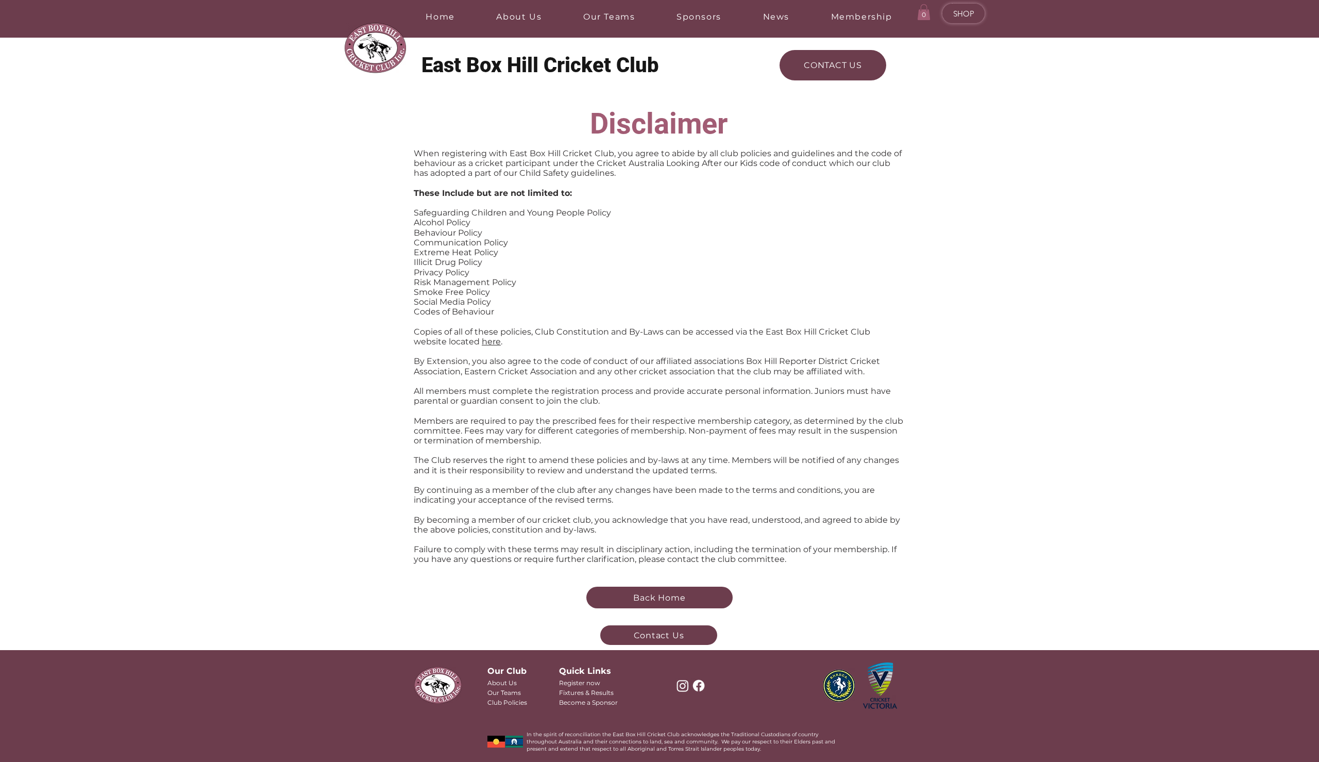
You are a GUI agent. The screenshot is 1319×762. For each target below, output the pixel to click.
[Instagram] (682, 685)
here (491, 341)
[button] (924, 12)
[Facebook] (698, 685)
